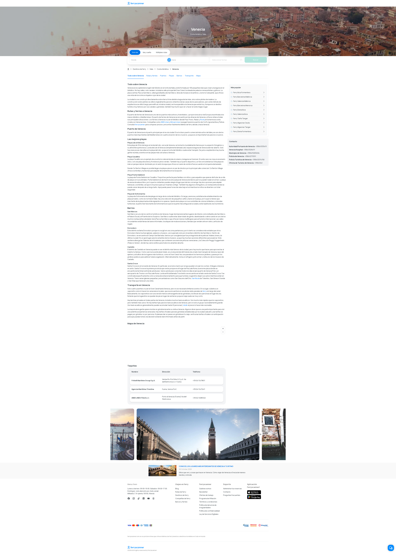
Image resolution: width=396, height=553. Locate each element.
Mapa (198, 76)
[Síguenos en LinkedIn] (143, 498)
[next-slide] (260, 434)
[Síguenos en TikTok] (138, 498)
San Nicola (196, 278)
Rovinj (202, 119)
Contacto (226, 492)
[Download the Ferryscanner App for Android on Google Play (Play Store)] (254, 497)
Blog (177, 488)
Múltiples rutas (161, 52)
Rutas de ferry (180, 492)
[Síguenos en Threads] (153, 498)
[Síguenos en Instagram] (133, 498)
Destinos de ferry (139, 69)
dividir (185, 305)
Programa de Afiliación (207, 498)
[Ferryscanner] (135, 3)
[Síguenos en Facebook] (128, 498)
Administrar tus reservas (232, 488)
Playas (171, 76)
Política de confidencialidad (209, 511)
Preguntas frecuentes (231, 495)
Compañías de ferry (182, 498)
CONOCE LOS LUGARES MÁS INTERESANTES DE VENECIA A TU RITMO (206, 466)
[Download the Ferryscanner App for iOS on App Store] (254, 492)
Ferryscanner (140, 124)
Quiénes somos (205, 488)
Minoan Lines (175, 122)
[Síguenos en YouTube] (148, 498)
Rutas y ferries (151, 76)
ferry (204, 291)
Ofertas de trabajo (206, 495)
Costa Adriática (163, 69)
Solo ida (135, 52)
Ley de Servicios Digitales (208, 514)
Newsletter (203, 492)
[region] (176, 344)
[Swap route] (169, 60)
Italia (151, 69)
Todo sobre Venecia (135, 76)
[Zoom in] (223, 328)
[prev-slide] (135, 434)
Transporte (189, 76)
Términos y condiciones (208, 502)
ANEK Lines (165, 122)
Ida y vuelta (147, 52)
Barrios (179, 76)
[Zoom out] (223, 332)
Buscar (255, 60)
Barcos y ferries (181, 502)
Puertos (163, 76)
